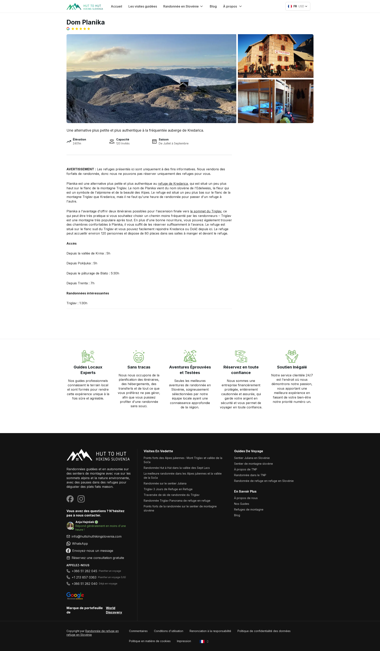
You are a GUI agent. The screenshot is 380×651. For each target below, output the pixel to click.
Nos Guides (241, 503)
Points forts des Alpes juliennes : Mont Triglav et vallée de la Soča (183, 460)
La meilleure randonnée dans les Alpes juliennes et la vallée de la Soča (183, 475)
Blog (213, 6)
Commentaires (138, 631)
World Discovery (114, 610)
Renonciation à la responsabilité (210, 631)
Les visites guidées (142, 6)
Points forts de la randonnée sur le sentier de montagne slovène (180, 508)
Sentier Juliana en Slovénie (252, 458)
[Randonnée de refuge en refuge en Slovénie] (98, 454)
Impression (184, 641)
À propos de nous (246, 498)
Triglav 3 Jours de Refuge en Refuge (168, 489)
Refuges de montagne (248, 509)
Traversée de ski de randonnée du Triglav (172, 494)
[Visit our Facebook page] (70, 498)
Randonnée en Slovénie (181, 6)
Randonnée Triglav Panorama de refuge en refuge (177, 500)
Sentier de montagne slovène (253, 463)
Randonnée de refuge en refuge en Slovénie (264, 480)
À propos (230, 6)
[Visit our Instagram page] (81, 498)
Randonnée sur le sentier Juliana (165, 483)
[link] (98, 543)
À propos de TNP (245, 469)
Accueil (116, 6)
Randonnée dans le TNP (250, 475)
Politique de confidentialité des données (264, 631)
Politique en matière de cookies (150, 641)
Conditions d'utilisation (168, 631)
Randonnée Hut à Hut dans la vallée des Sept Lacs (177, 467)
